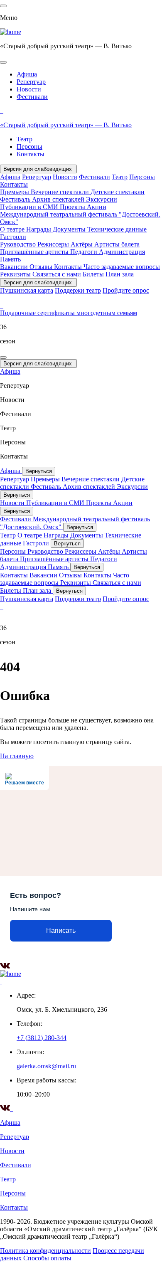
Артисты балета (117, 244)
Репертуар (31, 81)
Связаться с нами (57, 274)
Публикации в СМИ (30, 206)
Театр (24, 139)
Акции (96, 206)
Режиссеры (54, 244)
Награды (39, 229)
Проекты (73, 206)
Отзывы (41, 266)
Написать (61, 930)
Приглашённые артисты (35, 251)
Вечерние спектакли (61, 191)
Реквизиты (16, 274)
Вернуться (38, 471)
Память (10, 259)
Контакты (30, 154)
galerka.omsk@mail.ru (46, 1066)
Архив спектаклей (59, 199)
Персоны (29, 146)
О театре (13, 229)
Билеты (94, 274)
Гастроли (13, 236)
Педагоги (84, 251)
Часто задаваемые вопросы (121, 266)
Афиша (27, 74)
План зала (120, 274)
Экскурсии (101, 199)
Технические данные (117, 229)
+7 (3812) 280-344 (41, 1037)
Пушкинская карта (26, 290)
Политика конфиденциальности (45, 1250)
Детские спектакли (118, 191)
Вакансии (14, 266)
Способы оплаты (47, 1258)
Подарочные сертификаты (38, 312)
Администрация (122, 251)
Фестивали (32, 96)
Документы (70, 229)
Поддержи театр (78, 290)
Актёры (82, 244)
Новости (29, 89)
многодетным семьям (106, 312)
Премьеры (15, 191)
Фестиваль (16, 199)
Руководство (18, 244)
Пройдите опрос (126, 290)
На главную (17, 755)
